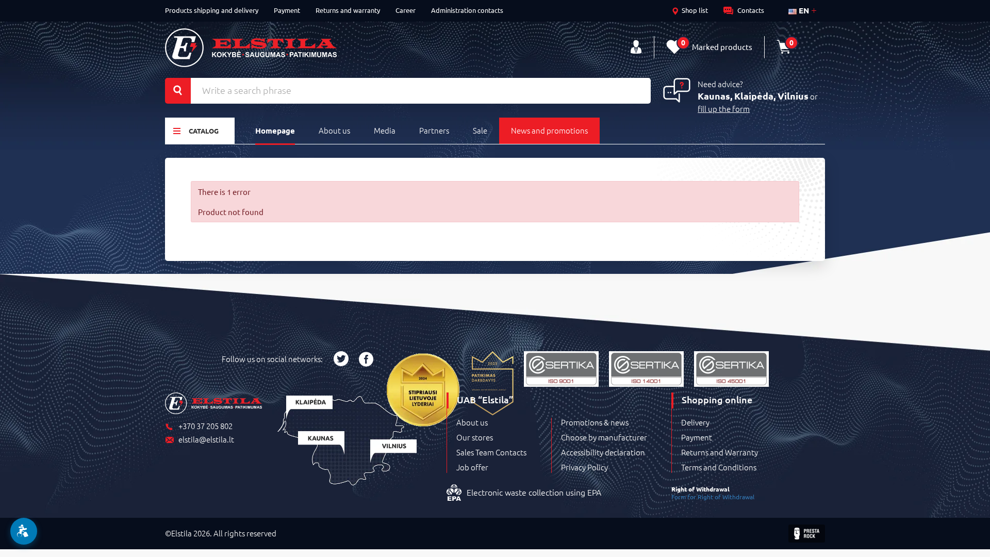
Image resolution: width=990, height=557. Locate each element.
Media (384, 130)
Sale (480, 130)
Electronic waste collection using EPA (534, 492)
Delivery (695, 422)
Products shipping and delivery (211, 10)
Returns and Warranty (719, 452)
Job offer (472, 467)
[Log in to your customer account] (636, 47)
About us (334, 130)
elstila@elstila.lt (206, 440)
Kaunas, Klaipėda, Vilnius (753, 96)
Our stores (474, 437)
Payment (287, 10)
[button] (23, 531)
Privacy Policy (584, 467)
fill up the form (724, 108)
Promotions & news (595, 422)
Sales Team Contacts (491, 452)
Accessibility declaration (603, 452)
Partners (434, 130)
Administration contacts (467, 10)
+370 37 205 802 (205, 426)
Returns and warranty (348, 10)
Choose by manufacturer (604, 437)
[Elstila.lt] (251, 47)
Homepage (275, 130)
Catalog (204, 130)
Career (405, 10)
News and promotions (549, 130)
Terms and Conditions (718, 467)
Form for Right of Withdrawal (712, 497)
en (803, 10)
